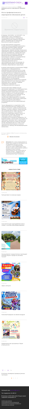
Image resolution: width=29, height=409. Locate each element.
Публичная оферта (6, 401)
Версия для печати (14, 136)
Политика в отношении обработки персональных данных (11, 404)
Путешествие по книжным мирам (11, 195)
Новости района (12, 7)
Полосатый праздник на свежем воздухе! (13, 314)
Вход (22, 3)
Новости (3, 7)
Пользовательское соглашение (10, 402)
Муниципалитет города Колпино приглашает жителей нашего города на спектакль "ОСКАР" (14, 255)
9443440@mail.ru (15, 390)
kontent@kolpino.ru (18, 152)
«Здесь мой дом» (6, 285)
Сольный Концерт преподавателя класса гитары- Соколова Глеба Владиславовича (12, 224)
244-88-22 (13, 393)
